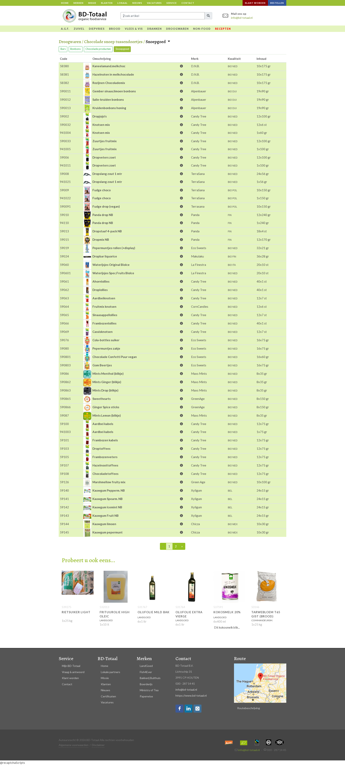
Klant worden (255, 3)
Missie (92, 3)
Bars (63, 48)
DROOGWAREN (177, 28)
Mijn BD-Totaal (71, 665)
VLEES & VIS (134, 28)
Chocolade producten (98, 48)
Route (240, 658)
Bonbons (75, 48)
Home (65, 3)
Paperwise (146, 696)
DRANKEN (154, 28)
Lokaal (122, 3)
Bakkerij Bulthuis (150, 678)
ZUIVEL (79, 28)
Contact (187, 3)
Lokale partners (110, 672)
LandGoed (146, 665)
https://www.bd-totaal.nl (191, 695)
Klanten (107, 3)
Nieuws (137, 3)
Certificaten (108, 696)
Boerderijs (146, 684)
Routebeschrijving (248, 708)
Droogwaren (70, 42)
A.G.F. (65, 28)
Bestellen (277, 3)
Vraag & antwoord (73, 672)
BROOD (114, 28)
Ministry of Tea (149, 690)
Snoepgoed (156, 42)
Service (172, 3)
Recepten (223, 28)
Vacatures (154, 3)
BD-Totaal (107, 658)
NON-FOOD (202, 28)
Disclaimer (98, 745)
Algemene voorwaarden (73, 745)
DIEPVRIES (97, 28)
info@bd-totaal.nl (242, 17)
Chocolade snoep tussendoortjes (113, 42)
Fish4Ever (146, 672)
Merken (78, 3)
